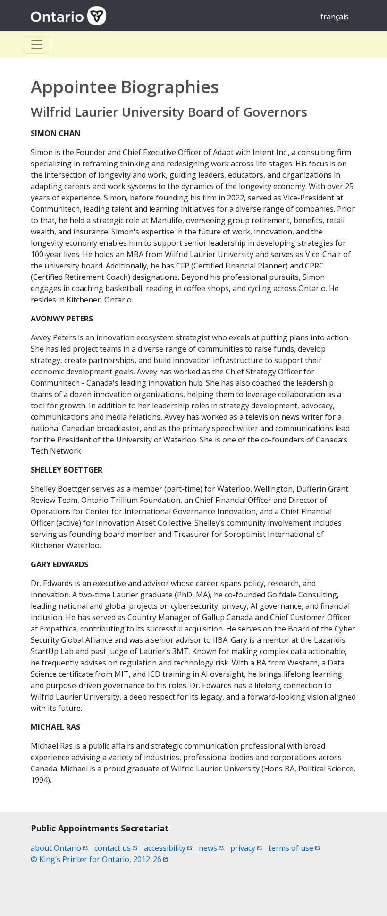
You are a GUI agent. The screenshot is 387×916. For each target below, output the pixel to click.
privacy (246, 848)
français (334, 16)
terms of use (294, 848)
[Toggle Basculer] (37, 44)
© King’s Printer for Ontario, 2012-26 (99, 859)
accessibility (168, 848)
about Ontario (59, 848)
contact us (115, 848)
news (211, 848)
